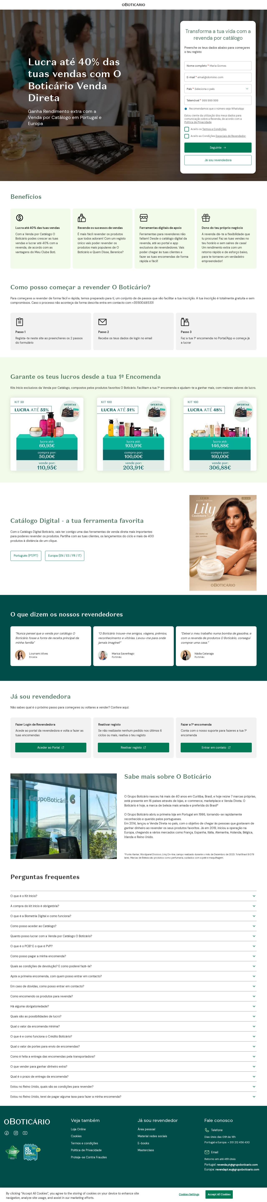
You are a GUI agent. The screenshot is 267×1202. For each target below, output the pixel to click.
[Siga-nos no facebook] (6, 1133)
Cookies (76, 1136)
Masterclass (146, 1150)
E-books (143, 1143)
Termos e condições (84, 1143)
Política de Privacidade (198, 122)
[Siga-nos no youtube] (25, 1133)
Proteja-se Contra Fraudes (89, 1157)
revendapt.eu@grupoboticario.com (237, 1169)
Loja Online (78, 1129)
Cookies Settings (189, 1194)
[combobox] (218, 88)
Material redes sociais (152, 1136)
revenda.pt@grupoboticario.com (237, 1164)
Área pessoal (146, 1129)
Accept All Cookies (219, 1194)
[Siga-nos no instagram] (15, 1133)
